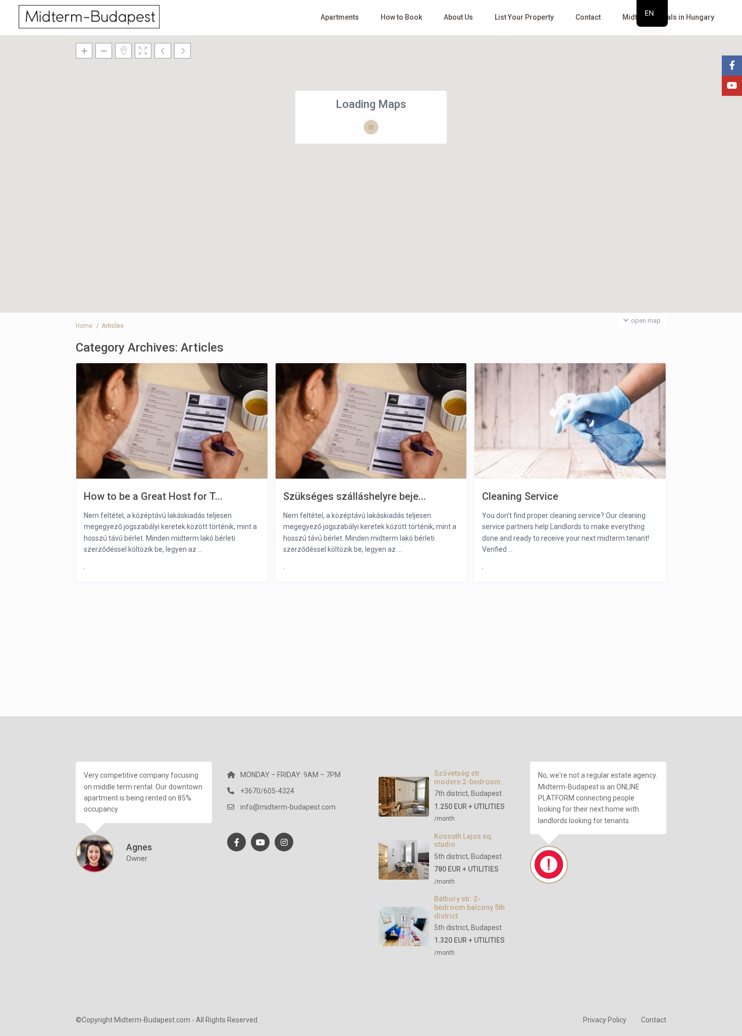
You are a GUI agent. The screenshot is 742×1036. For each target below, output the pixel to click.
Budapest (486, 793)
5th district (451, 856)
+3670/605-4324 (267, 791)
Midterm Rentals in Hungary (668, 17)
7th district (451, 793)
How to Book (401, 17)
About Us (458, 17)
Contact (588, 17)
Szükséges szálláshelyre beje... (354, 496)
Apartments (340, 17)
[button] (333, 240)
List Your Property (524, 17)
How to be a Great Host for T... (153, 496)
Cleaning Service (520, 496)
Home (84, 325)
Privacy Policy (604, 1020)
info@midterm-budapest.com (288, 807)
